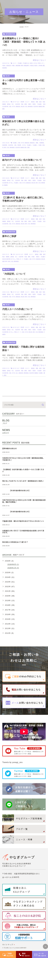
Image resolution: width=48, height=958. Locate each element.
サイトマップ (7, 945)
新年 (6, 261)
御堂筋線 (18, 65)
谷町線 (40, 65)
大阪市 (31, 63)
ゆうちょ (11, 182)
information (10, 34)
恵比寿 (22, 106)
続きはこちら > (39, 60)
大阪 (10, 106)
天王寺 (35, 63)
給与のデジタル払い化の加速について (22, 160)
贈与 (44, 106)
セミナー (14, 63)
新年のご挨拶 (9, 236)
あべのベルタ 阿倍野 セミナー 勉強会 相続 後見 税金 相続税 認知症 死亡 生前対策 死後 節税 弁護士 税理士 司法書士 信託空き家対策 (24, 104)
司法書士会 (26, 63)
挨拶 (3, 261)
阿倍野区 (4, 68)
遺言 (44, 65)
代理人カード (19, 259)
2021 (14, 254)
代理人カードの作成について (17, 309)
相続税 (40, 106)
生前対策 (35, 106)
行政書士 (40, 373)
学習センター (41, 63)
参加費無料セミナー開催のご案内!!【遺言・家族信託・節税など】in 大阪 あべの (23, 41)
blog (8, 76)
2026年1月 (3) (13, 568)
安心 (17, 373)
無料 (22, 65)
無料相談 (30, 106)
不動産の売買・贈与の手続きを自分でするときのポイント (23, 521)
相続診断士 (27, 65)
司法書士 (20, 63)
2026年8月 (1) (13, 564)
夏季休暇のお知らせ (9, 448)
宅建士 (4, 65)
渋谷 (26, 106)
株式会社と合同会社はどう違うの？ (15, 542)
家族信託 (8, 65)
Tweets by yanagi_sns (12, 762)
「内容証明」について (14, 273)
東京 (5, 147)
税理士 (36, 65)
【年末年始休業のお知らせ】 (16, 490)
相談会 (32, 65)
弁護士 (13, 65)
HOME (22, 26)
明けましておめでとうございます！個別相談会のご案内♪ (23, 481)
